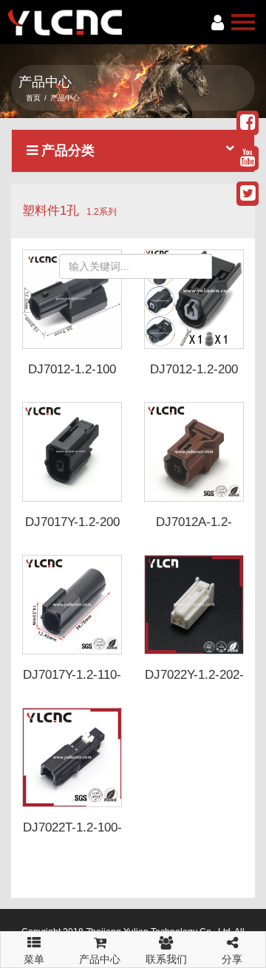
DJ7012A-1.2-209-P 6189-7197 (194, 529)
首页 (33, 98)
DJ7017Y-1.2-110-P (72, 682)
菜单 (34, 954)
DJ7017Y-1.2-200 (72, 522)
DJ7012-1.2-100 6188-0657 (72, 376)
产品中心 (99, 959)
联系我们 (166, 959)
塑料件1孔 (50, 211)
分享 (232, 959)
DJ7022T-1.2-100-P (72, 834)
